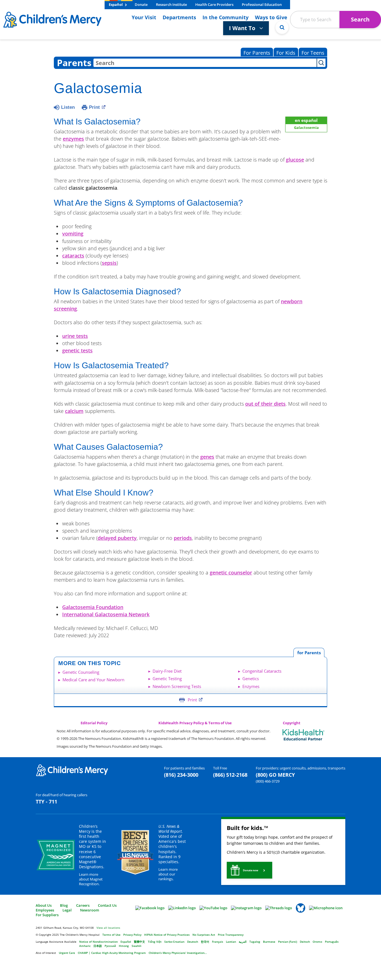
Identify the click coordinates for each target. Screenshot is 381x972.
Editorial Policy (94, 723)
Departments (179, 17)
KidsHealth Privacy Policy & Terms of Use (195, 723)
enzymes (73, 138)
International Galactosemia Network (105, 614)
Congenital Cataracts (261, 671)
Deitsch (305, 942)
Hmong (124, 946)
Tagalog (254, 942)
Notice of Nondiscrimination (98, 942)
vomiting (72, 233)
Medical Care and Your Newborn (93, 679)
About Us (44, 905)
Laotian (231, 942)
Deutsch (192, 942)
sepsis (109, 262)
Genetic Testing (167, 678)
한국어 (205, 942)
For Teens (313, 52)
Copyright (291, 723)
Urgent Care (67, 953)
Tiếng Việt (154, 942)
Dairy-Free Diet (167, 671)
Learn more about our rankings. (168, 874)
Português (332, 942)
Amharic (85, 946)
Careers (83, 905)
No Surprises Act (203, 935)
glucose (295, 159)
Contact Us (107, 905)
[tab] (308, 652)
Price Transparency (230, 935)
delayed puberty (117, 538)
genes (207, 456)
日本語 (97, 946)
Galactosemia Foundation (92, 607)
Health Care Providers (214, 4)
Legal (67, 910)
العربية (243, 942)
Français (217, 942)
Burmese (269, 942)
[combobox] (205, 63)
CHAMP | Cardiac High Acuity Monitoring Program (112, 953)
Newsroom (89, 910)
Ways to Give (271, 17)
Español (116, 4)
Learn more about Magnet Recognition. (91, 879)
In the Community (225, 17)
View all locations (108, 928)
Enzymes (250, 686)
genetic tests (77, 350)
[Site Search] (282, 27)
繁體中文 (139, 942)
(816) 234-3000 (181, 774)
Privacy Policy (132, 935)
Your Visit (144, 17)
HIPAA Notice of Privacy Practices (167, 935)
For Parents (256, 52)
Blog (64, 905)
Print (94, 107)
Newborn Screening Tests (177, 686)
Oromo (317, 942)
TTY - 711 (46, 801)
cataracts (73, 255)
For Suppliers (47, 914)
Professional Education (262, 4)
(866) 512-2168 (230, 774)
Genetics (250, 678)
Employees (45, 910)
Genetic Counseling (80, 672)
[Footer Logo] (72, 770)
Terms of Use (111, 935)
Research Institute (171, 4)
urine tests (75, 336)
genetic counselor (231, 572)
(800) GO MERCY (275, 774)
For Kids (285, 52)
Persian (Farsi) (287, 942)
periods (183, 538)
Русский (110, 946)
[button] (249, 870)
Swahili (136, 946)
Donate (141, 4)
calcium (74, 411)
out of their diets (265, 403)
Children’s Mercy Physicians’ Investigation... (178, 953)
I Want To (243, 28)
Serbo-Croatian (174, 942)
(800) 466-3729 (267, 781)
